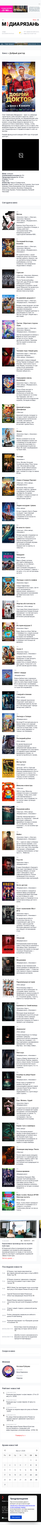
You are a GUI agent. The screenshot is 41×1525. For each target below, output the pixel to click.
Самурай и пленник (24, 694)
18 (10, 1475)
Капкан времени (23, 1171)
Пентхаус (20, 1053)
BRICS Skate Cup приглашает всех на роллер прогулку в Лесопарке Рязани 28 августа (22, 1288)
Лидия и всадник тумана (26, 505)
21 (25, 1475)
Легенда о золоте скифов (27, 580)
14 (25, 1470)
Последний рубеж (24, 738)
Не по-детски (22, 885)
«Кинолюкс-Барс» (23, 217)
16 (36, 1470)
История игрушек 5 (24, 625)
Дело (33, 1240)
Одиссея (20, 273)
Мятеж (19, 214)
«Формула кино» (31, 220)
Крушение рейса (23, 809)
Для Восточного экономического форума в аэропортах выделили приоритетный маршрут (26, 1336)
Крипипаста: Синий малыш (27, 1005)
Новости (5, 1501)
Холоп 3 (20, 649)
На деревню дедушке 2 (26, 298)
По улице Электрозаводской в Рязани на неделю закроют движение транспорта (20, 1418)
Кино (4, 53)
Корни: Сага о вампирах (26, 1126)
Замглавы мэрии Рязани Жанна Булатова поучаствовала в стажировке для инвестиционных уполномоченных (20, 1428)
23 (36, 1475)
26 (15, 1480)
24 (5, 1480)
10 (4, 1470)
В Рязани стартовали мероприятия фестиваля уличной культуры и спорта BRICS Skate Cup (22, 1273)
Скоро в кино (8, 1351)
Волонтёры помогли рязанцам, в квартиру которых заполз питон (25, 1328)
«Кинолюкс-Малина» (23, 219)
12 (15, 1470)
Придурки (20, 555)
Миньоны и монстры (24, 785)
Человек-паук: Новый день (27, 351)
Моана (19, 431)
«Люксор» (32, 217)
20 (20, 1475)
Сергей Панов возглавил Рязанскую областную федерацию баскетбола (19, 1294)
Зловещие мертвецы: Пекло (28, 1149)
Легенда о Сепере (24, 716)
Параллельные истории (26, 982)
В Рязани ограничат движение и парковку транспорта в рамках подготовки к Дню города (21, 1281)
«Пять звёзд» (21, 220)
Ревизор (19, 1378)
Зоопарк (20, 457)
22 (31, 1475)
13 (20, 1470)
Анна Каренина (22, 1372)
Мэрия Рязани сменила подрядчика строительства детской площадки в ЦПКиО (22, 1301)
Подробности (27, 1240)
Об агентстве (6, 1512)
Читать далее (7, 1258)
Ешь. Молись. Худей (24, 1100)
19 (15, 1475)
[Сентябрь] (36, 1450)
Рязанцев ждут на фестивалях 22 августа (20, 1402)
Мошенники (21, 960)
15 (31, 1470)
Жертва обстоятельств (26, 604)
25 (10, 1480)
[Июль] (4, 1450)
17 (4, 1475)
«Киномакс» (21, 222)
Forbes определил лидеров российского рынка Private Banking (21, 1315)
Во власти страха (23, 527)
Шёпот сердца (20, 673)
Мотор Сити (21, 762)
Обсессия (20, 938)
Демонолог (21, 1029)
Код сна (20, 860)
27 (20, 1480)
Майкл (19, 834)
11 (9, 1470)
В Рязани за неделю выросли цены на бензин (22, 1409)
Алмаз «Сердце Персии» (26, 480)
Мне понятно (16, 1517)
